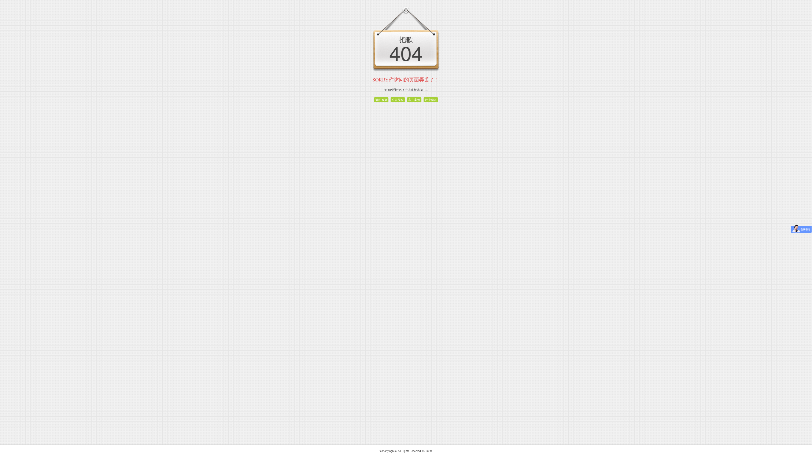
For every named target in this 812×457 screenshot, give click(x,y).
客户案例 (414, 100)
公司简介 (398, 100)
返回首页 (381, 100)
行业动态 (431, 100)
